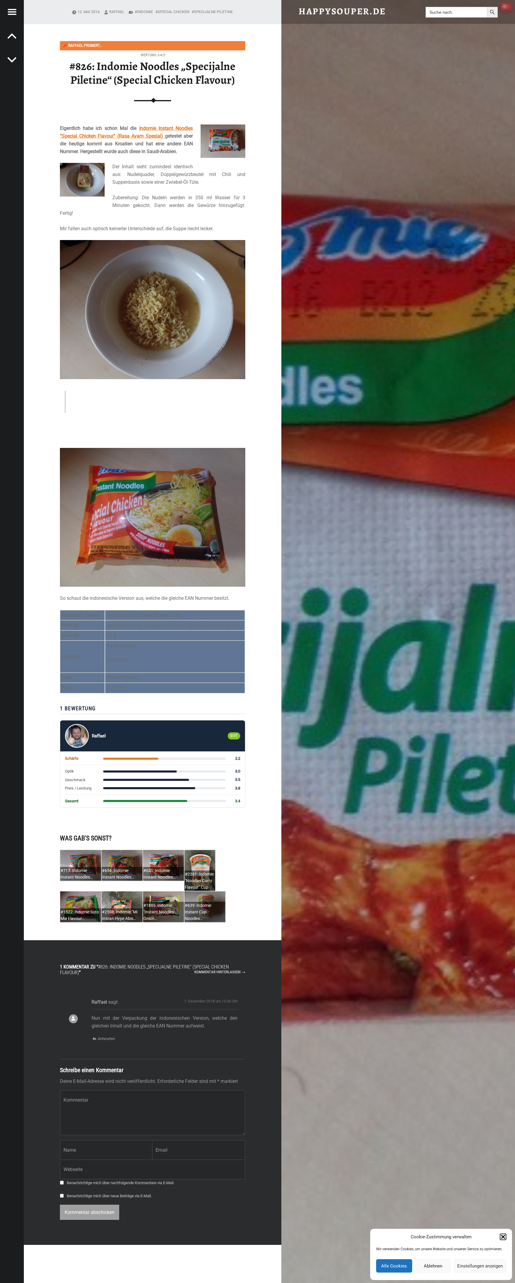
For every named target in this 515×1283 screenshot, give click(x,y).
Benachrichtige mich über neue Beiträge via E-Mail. (109, 1196)
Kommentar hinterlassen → (219, 972)
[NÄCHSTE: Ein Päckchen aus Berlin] (12, 36)
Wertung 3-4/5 (153, 55)
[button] (503, 1237)
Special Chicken (173, 12)
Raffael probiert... (82, 45)
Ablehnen (433, 1266)
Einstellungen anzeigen (480, 1266)
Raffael (116, 12)
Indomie (145, 12)
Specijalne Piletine (213, 12)
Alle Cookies (394, 1266)
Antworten (106, 1038)
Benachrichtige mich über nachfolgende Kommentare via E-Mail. (120, 1183)
